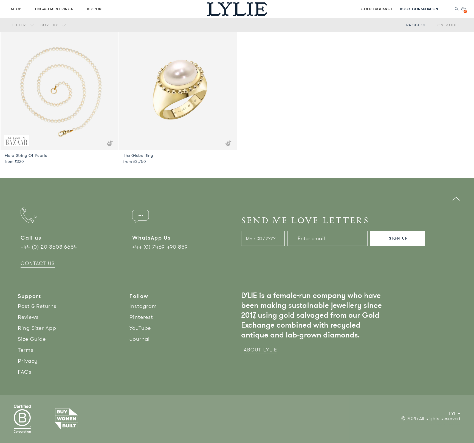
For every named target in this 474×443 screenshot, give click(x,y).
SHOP (16, 9)
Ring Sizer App (37, 328)
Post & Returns (37, 306)
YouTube (140, 328)
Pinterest (141, 317)
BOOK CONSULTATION (419, 9)
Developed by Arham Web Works (443, 424)
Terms (25, 350)
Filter (20, 25)
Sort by (50, 25)
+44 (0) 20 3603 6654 (49, 247)
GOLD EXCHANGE (377, 9)
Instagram (143, 306)
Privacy (28, 361)
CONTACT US (38, 263)
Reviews (28, 317)
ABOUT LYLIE (260, 350)
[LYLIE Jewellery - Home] (237, 9)
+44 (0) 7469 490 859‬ (160, 247)
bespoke (95, 9)
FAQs (25, 372)
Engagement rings (54, 9)
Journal (139, 339)
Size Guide (32, 339)
